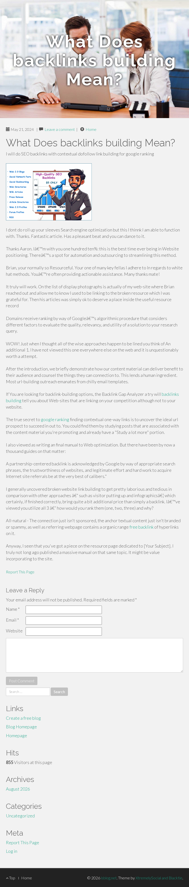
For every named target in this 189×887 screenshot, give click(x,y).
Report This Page (20, 571)
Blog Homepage (21, 726)
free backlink (141, 527)
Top (11, 877)
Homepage (16, 735)
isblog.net (109, 877)
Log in (11, 851)
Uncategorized (20, 815)
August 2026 (18, 789)
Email (12, 620)
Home (91, 129)
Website (14, 630)
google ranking (55, 419)
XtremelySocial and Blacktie (159, 877)
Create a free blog (23, 718)
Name (13, 609)
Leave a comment (60, 129)
